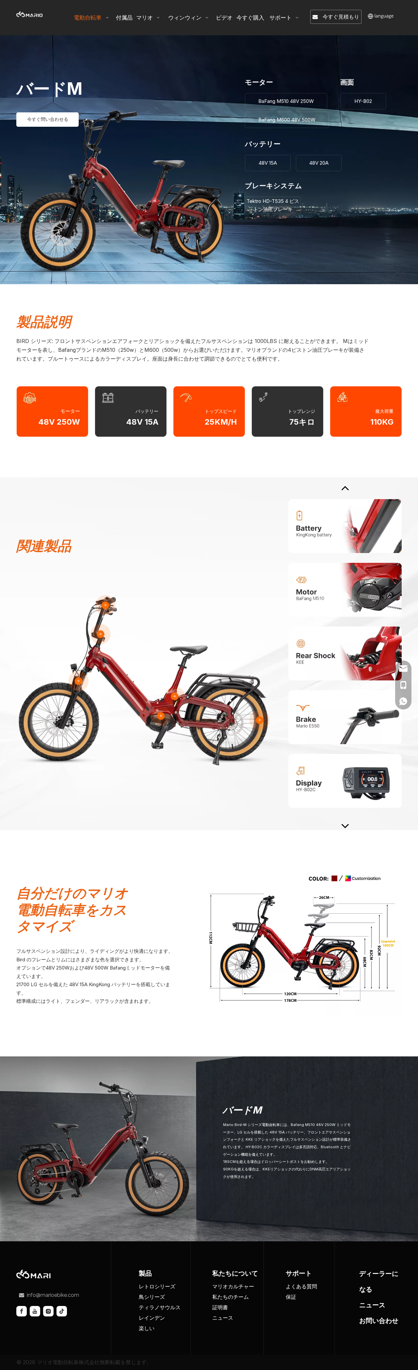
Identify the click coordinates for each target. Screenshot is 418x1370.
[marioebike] (36, 1274)
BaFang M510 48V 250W (286, 101)
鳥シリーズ (152, 1297)
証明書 (220, 1307)
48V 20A (319, 163)
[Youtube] (35, 1311)
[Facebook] (21, 1311)
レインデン (152, 1317)
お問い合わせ (378, 1321)
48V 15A (268, 163)
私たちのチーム (230, 1297)
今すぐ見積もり (338, 16)
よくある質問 (301, 1286)
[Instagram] (48, 1311)
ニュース (222, 1317)
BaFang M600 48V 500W (286, 120)
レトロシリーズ (157, 1286)
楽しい (146, 1328)
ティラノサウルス (160, 1307)
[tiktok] (61, 1311)
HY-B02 (363, 101)
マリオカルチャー (233, 1286)
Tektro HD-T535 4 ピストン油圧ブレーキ (273, 205)
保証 (291, 1297)
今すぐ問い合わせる (47, 119)
